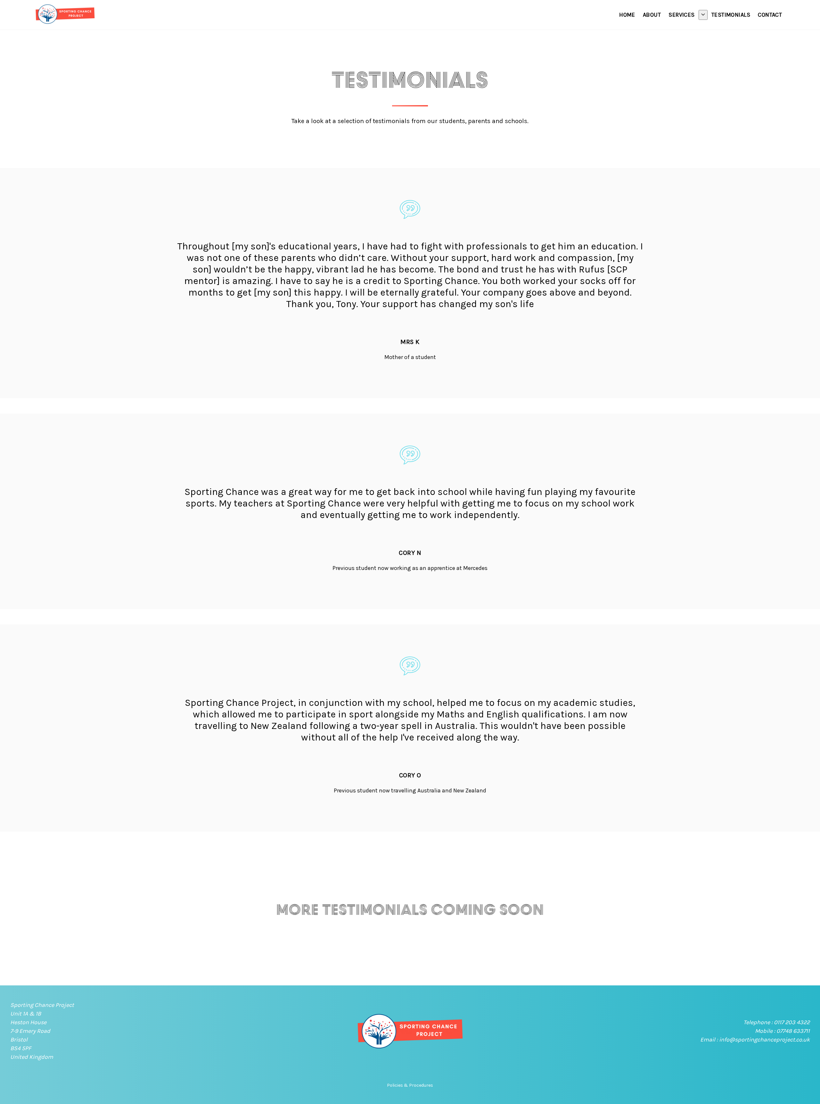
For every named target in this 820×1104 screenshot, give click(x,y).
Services (681, 14)
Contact (770, 14)
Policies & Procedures (410, 1085)
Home (627, 14)
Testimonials (730, 14)
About (652, 14)
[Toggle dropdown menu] (703, 15)
